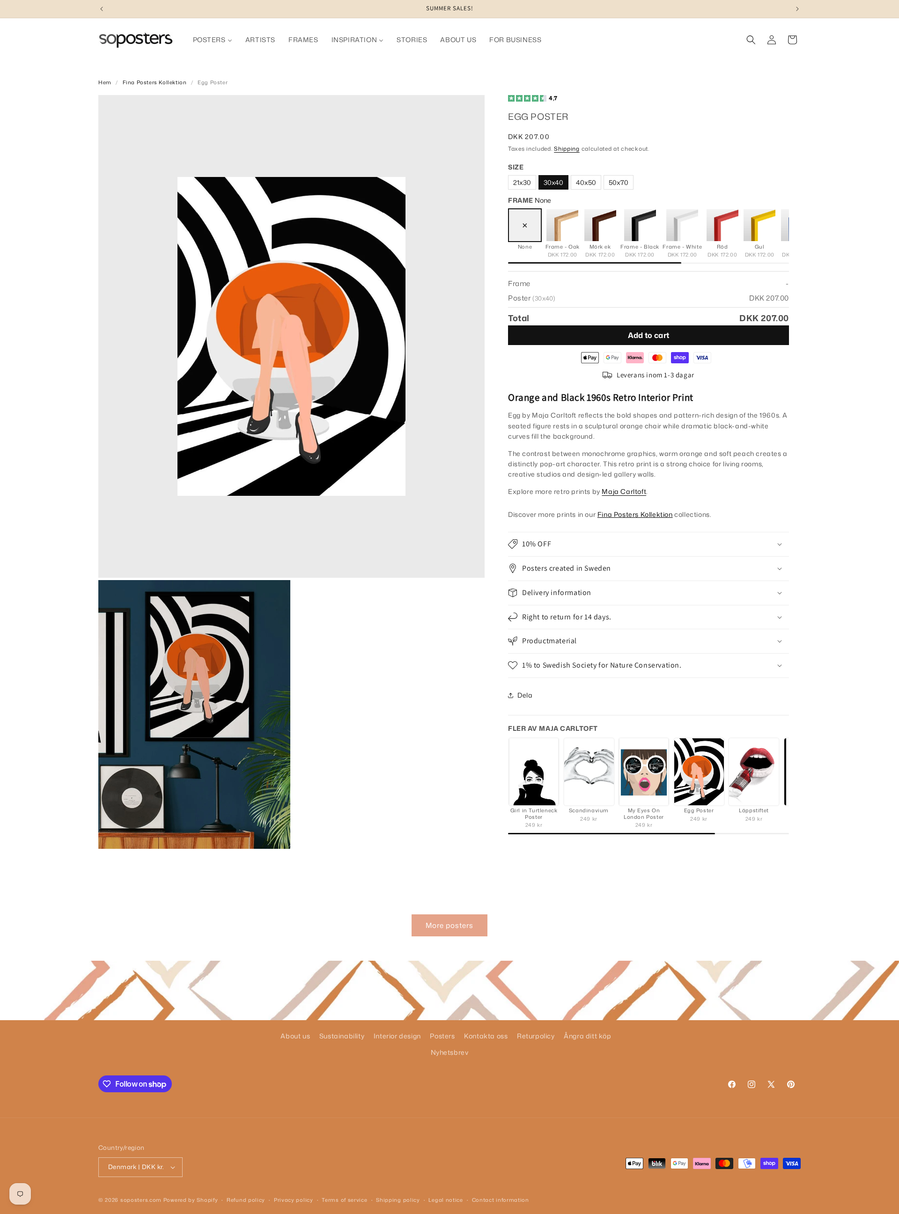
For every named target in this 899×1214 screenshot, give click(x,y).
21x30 (522, 182)
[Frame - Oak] (562, 225)
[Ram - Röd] (722, 225)
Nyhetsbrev (450, 1052)
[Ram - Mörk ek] (600, 225)
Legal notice (445, 1200)
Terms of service (344, 1200)
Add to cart (649, 335)
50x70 (618, 182)
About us (295, 1035)
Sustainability (341, 1035)
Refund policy (246, 1200)
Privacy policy (293, 1200)
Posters (442, 1035)
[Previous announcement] (101, 9)
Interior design (397, 1035)
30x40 (553, 182)
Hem (104, 82)
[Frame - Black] (640, 225)
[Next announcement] (797, 9)
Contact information (500, 1200)
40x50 (586, 182)
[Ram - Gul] (759, 225)
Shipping (567, 149)
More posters (449, 925)
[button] (751, 39)
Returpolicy (536, 1035)
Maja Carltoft (624, 490)
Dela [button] (524, 695)
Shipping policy (398, 1200)
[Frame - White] (682, 225)
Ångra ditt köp (587, 1035)
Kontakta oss (486, 1035)
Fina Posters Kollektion (155, 82)
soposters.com (141, 1200)
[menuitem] (212, 40)
